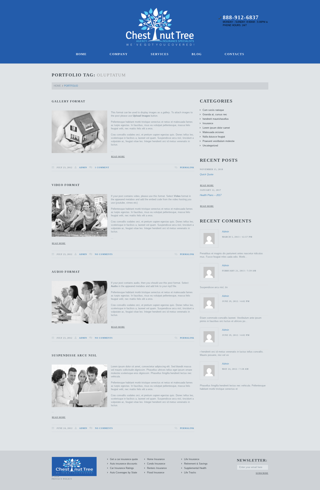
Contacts (234, 54)
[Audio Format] (79, 302)
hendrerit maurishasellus (216, 119)
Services (160, 54)
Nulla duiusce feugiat (214, 136)
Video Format (66, 185)
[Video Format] (79, 215)
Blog (197, 54)
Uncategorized (210, 145)
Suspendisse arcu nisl (74, 355)
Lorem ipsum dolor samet (216, 127)
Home (81, 54)
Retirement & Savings (196, 463)
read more (207, 185)
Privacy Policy (62, 479)
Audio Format (66, 271)
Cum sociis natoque (213, 110)
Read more (118, 156)
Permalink (187, 167)
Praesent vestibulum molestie (218, 141)
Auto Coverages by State (123, 472)
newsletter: (252, 460)
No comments (104, 254)
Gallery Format (68, 101)
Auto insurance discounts (123, 463)
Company (119, 54)
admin (83, 167)
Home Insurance (156, 459)
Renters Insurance (157, 468)
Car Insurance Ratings (122, 468)
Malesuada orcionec (213, 132)
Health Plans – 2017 (210, 195)
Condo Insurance (156, 463)
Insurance (208, 123)
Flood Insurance (155, 472)
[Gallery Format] (79, 131)
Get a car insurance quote (124, 459)
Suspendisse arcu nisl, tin (214, 287)
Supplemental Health (195, 468)
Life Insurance (191, 459)
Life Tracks (190, 472)
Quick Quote (206, 174)
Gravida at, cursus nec (215, 114)
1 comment (102, 167)
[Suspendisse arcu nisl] (79, 386)
